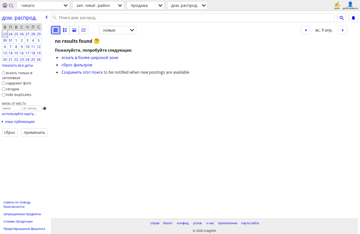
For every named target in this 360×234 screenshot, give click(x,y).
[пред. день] (305, 30)
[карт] (83, 30)
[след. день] (342, 30)
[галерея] (74, 30)
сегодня (12, 89)
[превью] (65, 30)
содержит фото (18, 83)
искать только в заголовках (17, 75)
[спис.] (55, 30)
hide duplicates (18, 94)
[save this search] (353, 17)
